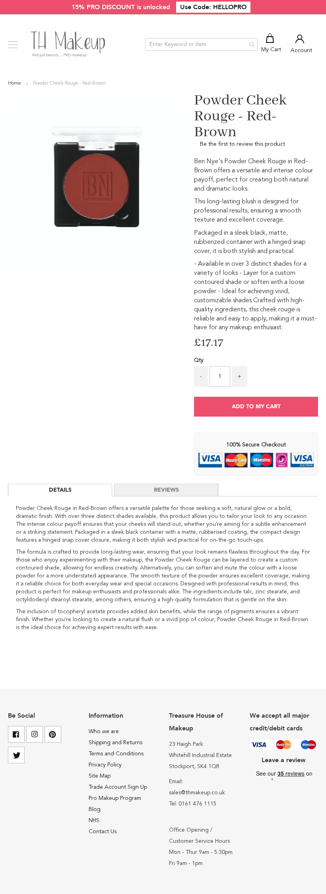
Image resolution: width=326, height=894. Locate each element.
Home (15, 83)
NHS (94, 820)
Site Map (100, 776)
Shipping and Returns (115, 742)
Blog (95, 809)
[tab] (60, 490)
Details (60, 490)
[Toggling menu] (13, 44)
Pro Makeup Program (115, 798)
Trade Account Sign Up (118, 787)
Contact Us (102, 831)
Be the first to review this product (242, 144)
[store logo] (68, 44)
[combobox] (201, 44)
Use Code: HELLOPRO (213, 7)
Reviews (166, 490)
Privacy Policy (105, 765)
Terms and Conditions (116, 754)
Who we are (104, 731)
